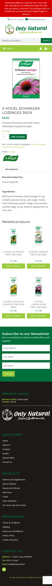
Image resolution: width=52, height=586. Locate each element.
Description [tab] (11, 169)
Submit (8, 374)
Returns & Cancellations (13, 531)
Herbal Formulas (38, 144)
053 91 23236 (16, 19)
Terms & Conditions (11, 522)
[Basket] (45, 48)
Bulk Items (7, 492)
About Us (7, 445)
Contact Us (7, 462)
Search (46, 40)
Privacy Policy (8, 535)
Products (6, 449)
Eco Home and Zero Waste (14, 505)
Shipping (6, 527)
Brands (6, 453)
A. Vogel (11, 151)
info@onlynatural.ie (37, 19)
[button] (9, 48)
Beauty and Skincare (11, 488)
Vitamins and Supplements (13, 147)
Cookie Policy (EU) (10, 539)
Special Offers (8, 458)
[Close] (49, 8)
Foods (5, 496)
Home (5, 440)
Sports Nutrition (9, 484)
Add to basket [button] (13, 266)
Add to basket (18, 136)
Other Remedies (10, 501)
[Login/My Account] (41, 48)
